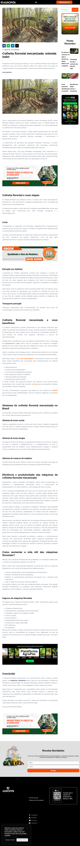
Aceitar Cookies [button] (22, 840)
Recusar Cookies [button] (10, 840)
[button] (36, 2)
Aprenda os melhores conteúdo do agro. (10, 814)
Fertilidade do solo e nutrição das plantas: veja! (74, 64)
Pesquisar (75, 9)
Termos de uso (33, 798)
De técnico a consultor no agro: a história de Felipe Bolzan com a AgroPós (66, 59)
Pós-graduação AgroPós (11, 800)
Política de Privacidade (36, 800)
